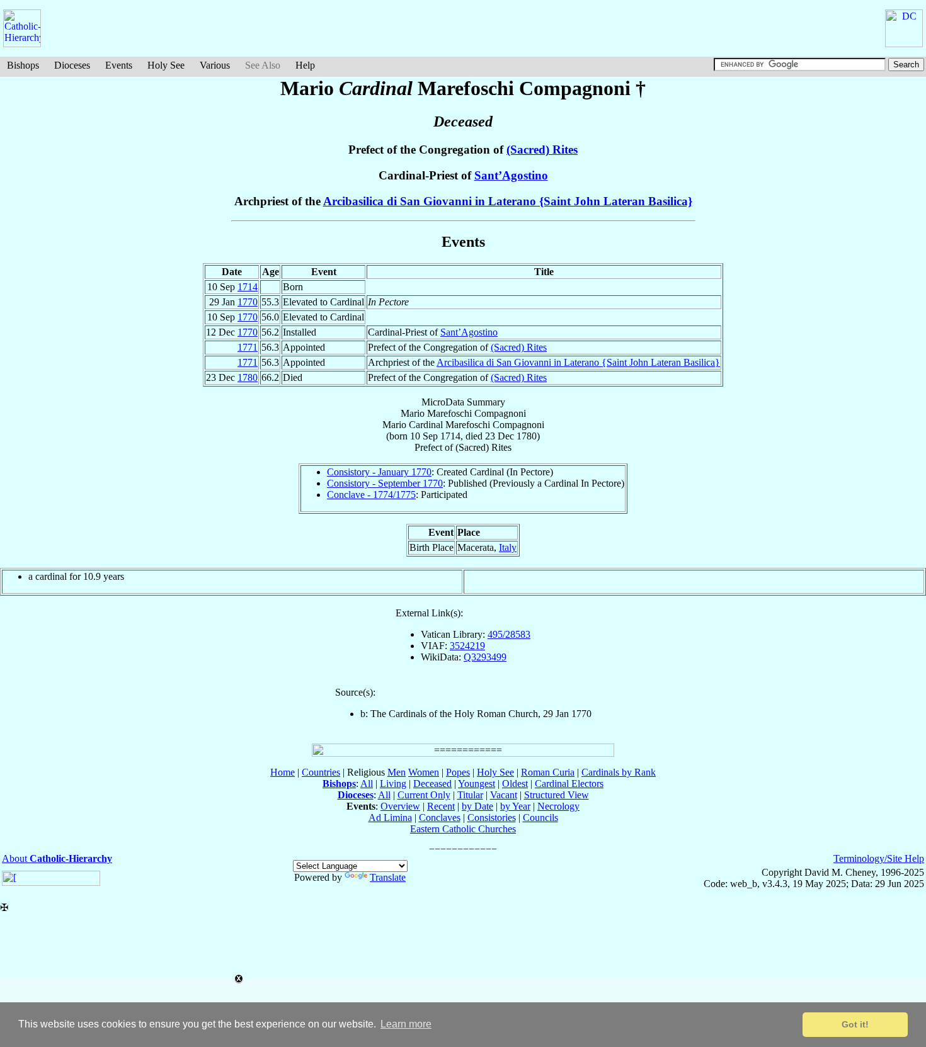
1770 (247, 302)
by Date (477, 806)
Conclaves (439, 817)
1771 (247, 347)
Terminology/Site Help (878, 858)
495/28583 (509, 634)
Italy (508, 547)
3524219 (467, 645)
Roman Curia (547, 772)
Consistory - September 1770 (385, 483)
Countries (321, 772)
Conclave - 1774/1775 (371, 494)
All (366, 783)
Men (396, 772)
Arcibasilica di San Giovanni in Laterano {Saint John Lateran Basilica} (507, 201)
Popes (458, 772)
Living (393, 783)
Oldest (515, 783)
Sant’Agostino (511, 175)
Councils (540, 817)
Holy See (166, 65)
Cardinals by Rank (618, 772)
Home (282, 772)
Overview (400, 806)
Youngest (476, 783)
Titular (470, 794)
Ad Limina (390, 817)
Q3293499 (485, 657)
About (57, 858)
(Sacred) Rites (542, 149)
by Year (515, 806)
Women (423, 772)
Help (305, 65)
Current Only (423, 794)
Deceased (432, 783)
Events (118, 65)
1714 (247, 286)
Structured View (556, 794)
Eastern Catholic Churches (463, 828)
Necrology (558, 806)
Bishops (23, 65)
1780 (247, 377)
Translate (388, 877)
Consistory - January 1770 (379, 472)
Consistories (491, 817)
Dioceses (72, 65)
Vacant (503, 794)
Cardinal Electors (569, 783)
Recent (441, 806)
